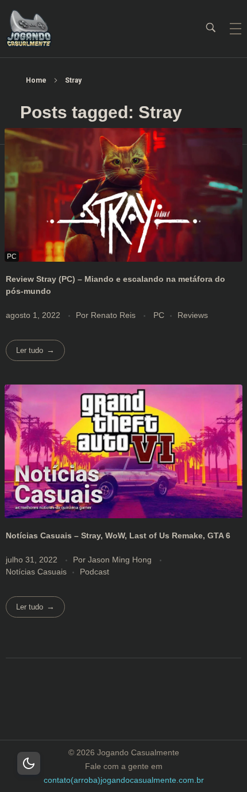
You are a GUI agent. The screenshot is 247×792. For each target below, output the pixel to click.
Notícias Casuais (36, 571)
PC (158, 315)
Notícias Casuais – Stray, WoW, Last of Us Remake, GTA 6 (118, 535)
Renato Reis (114, 315)
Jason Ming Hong (121, 559)
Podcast (94, 571)
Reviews (192, 315)
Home (36, 80)
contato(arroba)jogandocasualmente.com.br (124, 780)
